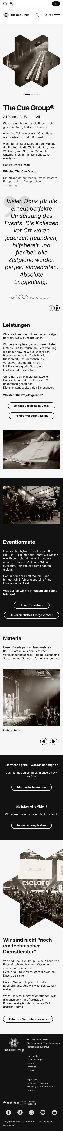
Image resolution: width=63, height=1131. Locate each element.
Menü (48, 15)
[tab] (23, 94)
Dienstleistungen (35, 1059)
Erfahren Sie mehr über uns (28, 1019)
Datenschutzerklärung (37, 1083)
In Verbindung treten (31, 825)
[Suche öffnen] (37, 15)
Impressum (32, 1079)
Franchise (31, 1067)
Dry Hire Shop (33, 1056)
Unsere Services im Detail (31, 405)
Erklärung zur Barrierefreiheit (40, 1086)
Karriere (30, 1063)
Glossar (30, 1070)
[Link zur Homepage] (13, 1051)
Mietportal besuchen (31, 787)
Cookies (31, 1090)
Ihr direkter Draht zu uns (31, 415)
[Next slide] (53, 741)
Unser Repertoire (32, 605)
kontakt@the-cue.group (38, 1047)
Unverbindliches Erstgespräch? (31, 615)
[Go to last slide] (43, 741)
